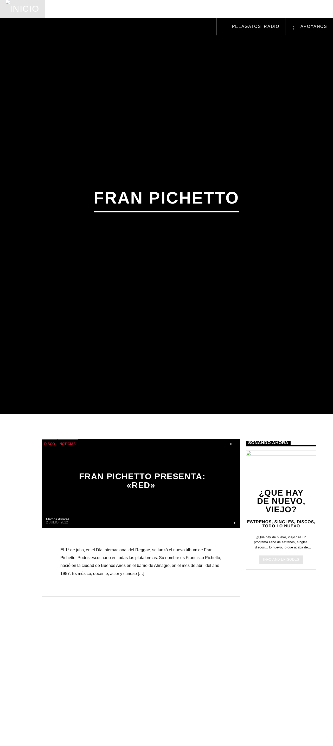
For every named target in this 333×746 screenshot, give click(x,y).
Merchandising (245, 9)
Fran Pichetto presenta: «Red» (142, 510)
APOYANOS (313, 26)
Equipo (174, 9)
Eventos (98, 9)
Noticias (63, 9)
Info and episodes (281, 589)
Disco (49, 473)
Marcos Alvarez (57, 548)
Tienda (204, 9)
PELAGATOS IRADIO (254, 26)
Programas (137, 9)
